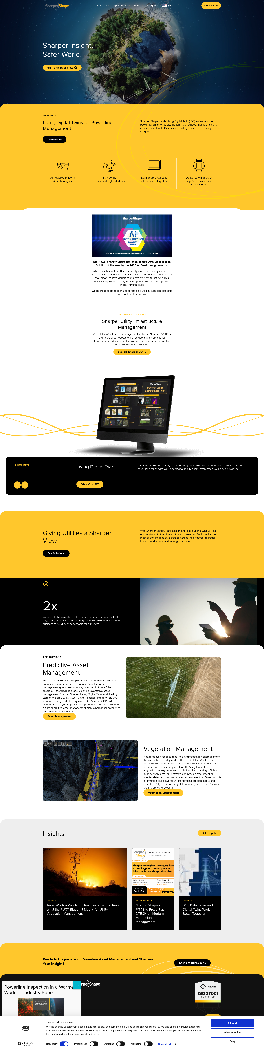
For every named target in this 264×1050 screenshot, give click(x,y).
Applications (120, 5)
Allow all (232, 1023)
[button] (54, 139)
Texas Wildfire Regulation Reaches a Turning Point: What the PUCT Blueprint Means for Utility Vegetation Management (83, 909)
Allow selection (232, 1032)
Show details (165, 1044)
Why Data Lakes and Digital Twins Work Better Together (198, 909)
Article (51, 901)
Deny (232, 1041)
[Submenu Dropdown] (108, 5)
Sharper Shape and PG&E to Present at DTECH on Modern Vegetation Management (150, 913)
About (137, 5)
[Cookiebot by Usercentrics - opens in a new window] (26, 1044)
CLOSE (76, 985)
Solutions (101, 5)
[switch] (94, 1043)
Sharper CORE (99, 701)
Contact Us (211, 5)
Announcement (144, 901)
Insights (151, 5)
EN (170, 5)
